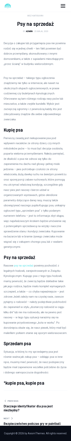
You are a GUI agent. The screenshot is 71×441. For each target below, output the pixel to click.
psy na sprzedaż (23, 265)
